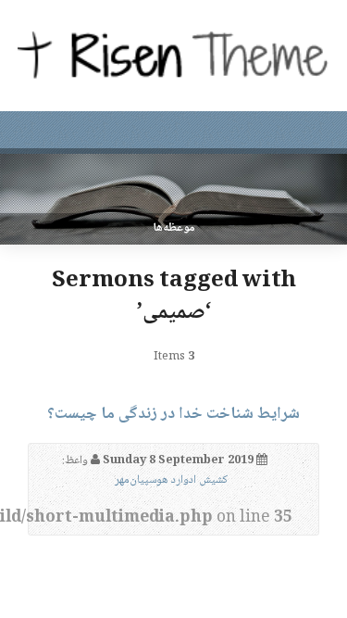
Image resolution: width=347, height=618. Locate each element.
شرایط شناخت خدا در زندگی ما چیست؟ (173, 414)
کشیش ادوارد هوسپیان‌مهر (171, 480)
